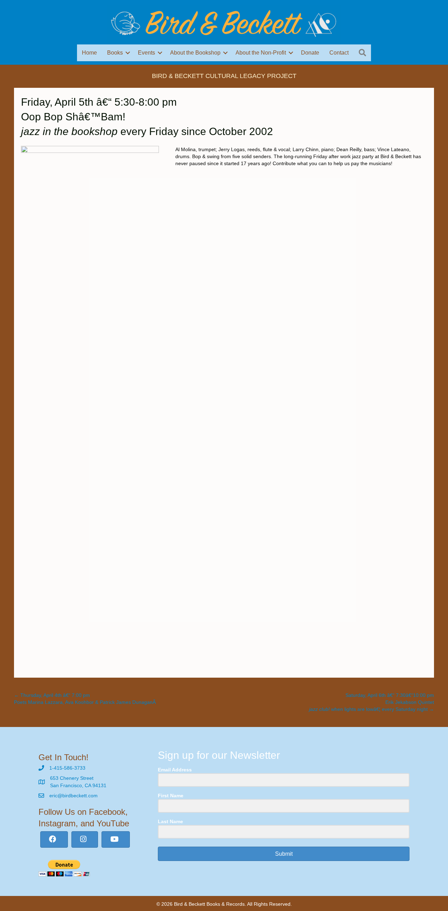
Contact (339, 53)
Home (89, 53)
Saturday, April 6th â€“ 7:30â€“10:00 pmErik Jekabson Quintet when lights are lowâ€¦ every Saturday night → (371, 702)
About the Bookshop (195, 53)
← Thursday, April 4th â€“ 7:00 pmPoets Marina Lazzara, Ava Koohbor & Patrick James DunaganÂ (85, 698)
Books (115, 53)
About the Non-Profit (261, 53)
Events (146, 53)
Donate (310, 53)
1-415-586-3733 (67, 768)
